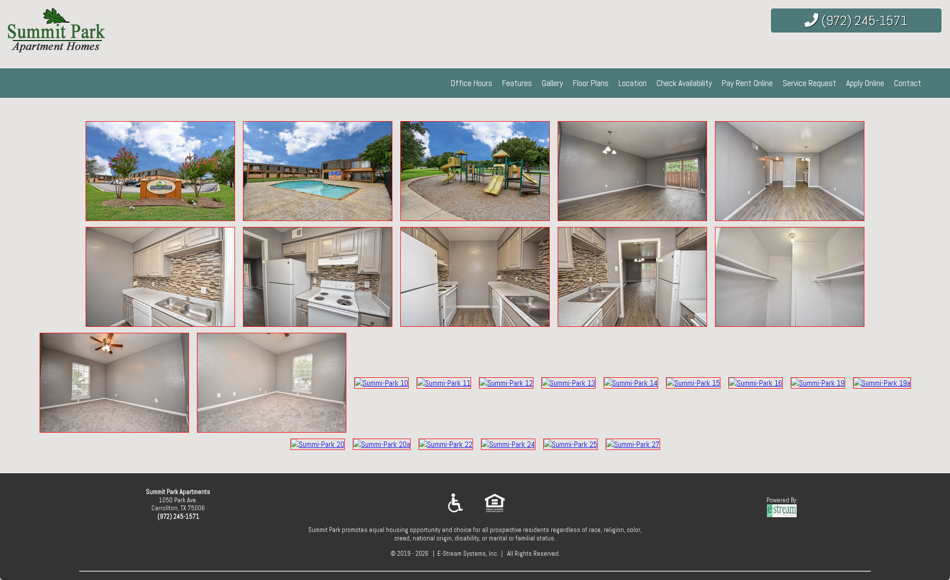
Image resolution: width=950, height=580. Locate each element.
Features (517, 83)
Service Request (809, 83)
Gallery (552, 83)
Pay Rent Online (747, 83)
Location (632, 83)
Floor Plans (591, 83)
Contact (907, 83)
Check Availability (684, 83)
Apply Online (865, 83)
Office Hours (471, 83)
